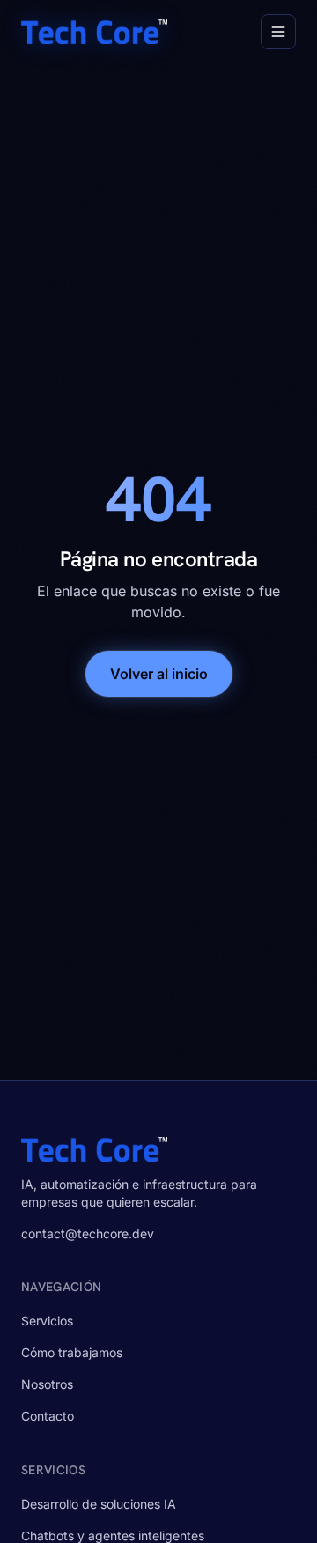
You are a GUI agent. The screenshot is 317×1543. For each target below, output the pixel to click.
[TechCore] (94, 31)
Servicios (47, 1320)
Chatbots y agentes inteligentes (112, 1535)
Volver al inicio (159, 674)
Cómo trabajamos (71, 1352)
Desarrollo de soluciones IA (98, 1503)
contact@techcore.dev (87, 1233)
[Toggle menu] (278, 31)
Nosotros (47, 1384)
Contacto (47, 1415)
